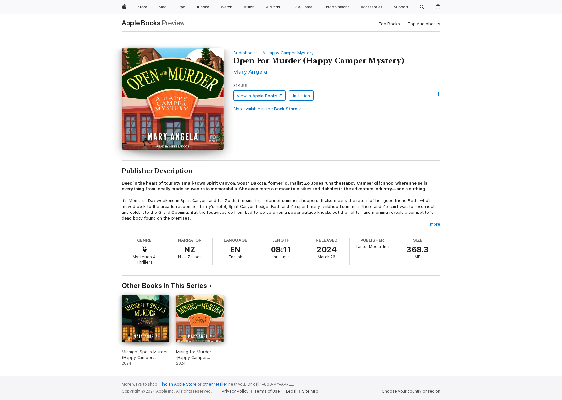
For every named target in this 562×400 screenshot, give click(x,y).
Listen (304, 95)
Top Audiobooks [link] (424, 23)
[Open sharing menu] (439, 95)
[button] (422, 7)
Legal (291, 391)
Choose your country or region (411, 391)
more (435, 224)
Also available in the (265, 108)
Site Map (310, 391)
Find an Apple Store (178, 384)
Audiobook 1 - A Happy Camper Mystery (273, 52)
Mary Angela (250, 71)
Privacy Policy (235, 391)
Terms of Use (267, 391)
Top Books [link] (389, 23)
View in (257, 95)
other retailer (215, 384)
